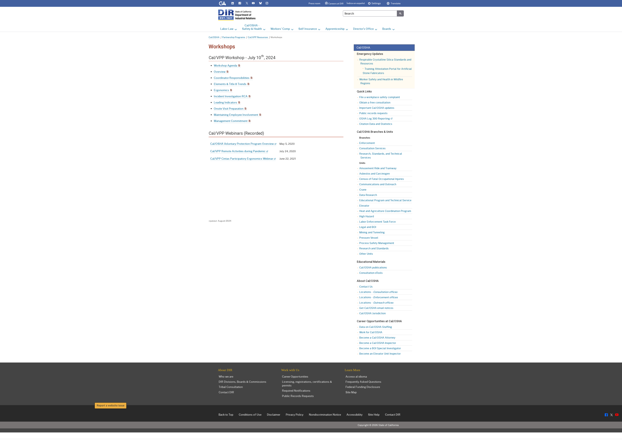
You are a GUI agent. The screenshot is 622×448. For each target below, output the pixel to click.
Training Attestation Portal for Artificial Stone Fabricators (387, 71)
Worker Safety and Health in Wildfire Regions (381, 81)
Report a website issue (110, 405)
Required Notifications (296, 390)
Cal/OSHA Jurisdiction (372, 313)
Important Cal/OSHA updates (376, 108)
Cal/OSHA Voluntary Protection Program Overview (242, 144)
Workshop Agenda (225, 65)
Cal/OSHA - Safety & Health (252, 27)
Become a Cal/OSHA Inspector (377, 343)
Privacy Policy (294, 414)
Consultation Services (372, 148)
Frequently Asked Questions (363, 382)
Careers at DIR (335, 3)
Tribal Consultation (231, 387)
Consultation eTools (371, 273)
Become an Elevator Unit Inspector (380, 353)
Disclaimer (273, 414)
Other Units (366, 253)
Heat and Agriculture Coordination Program (385, 211)
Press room (314, 3)
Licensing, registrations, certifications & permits (307, 383)
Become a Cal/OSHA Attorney (377, 337)
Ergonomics (221, 90)
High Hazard (366, 216)
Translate (395, 3)
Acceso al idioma (356, 376)
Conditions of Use (250, 414)
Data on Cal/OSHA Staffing (375, 327)
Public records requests (373, 113)
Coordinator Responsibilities (231, 78)
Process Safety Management (376, 243)
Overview (219, 72)
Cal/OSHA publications (373, 267)
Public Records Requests (298, 396)
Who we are (226, 376)
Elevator (364, 205)
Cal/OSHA (214, 37)
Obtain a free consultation (374, 102)
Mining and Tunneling (372, 232)
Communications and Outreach (377, 184)
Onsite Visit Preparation (228, 109)
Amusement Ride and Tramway (378, 168)
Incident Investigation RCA (231, 96)
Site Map (351, 392)
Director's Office (363, 29)
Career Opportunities (295, 376)
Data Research (368, 195)
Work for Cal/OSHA (370, 332)
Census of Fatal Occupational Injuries (381, 179)
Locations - (378, 292)
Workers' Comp (280, 29)
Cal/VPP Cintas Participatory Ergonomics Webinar (241, 159)
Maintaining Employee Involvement (236, 115)
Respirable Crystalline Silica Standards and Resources (385, 61)
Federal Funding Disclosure (363, 387)
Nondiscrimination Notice (325, 414)
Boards (386, 29)
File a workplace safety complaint (379, 97)
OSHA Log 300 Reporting (374, 118)
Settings (376, 3)
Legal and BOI (367, 227)
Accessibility (354, 414)
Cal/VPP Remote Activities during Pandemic (237, 151)
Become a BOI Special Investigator (380, 348)
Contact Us (366, 286)
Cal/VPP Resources (258, 37)
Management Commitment (231, 121)
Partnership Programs (233, 37)
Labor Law (226, 29)
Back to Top (226, 414)
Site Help (374, 414)
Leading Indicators (225, 102)
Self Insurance (307, 29)
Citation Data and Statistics (375, 124)
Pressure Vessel (368, 237)
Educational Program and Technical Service (385, 200)
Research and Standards (374, 248)
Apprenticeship (335, 29)
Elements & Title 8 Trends (230, 84)
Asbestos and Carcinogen (374, 173)
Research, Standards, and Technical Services (380, 155)
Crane (362, 189)
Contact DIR (226, 392)
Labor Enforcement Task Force (377, 221)
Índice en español (356, 3)
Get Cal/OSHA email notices (376, 308)
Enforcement (367, 143)
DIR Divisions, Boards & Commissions (242, 382)
